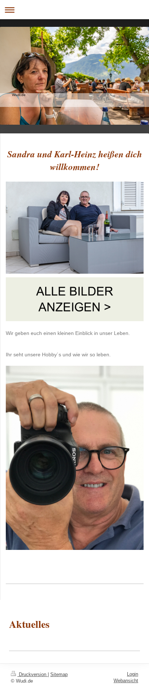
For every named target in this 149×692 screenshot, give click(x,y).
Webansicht (126, 680)
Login (132, 674)
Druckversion (32, 674)
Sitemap (59, 674)
